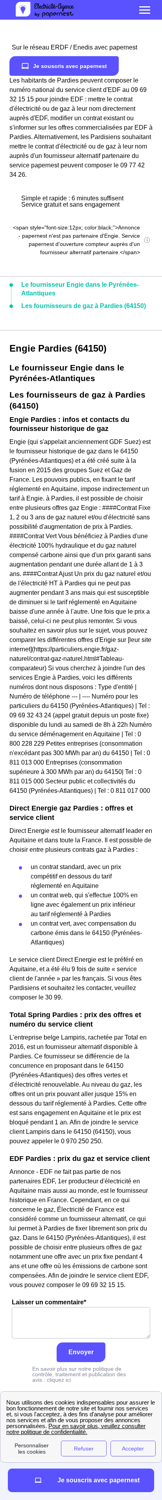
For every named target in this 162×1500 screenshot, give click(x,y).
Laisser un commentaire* (49, 1302)
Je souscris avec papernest (70, 66)
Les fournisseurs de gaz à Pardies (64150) (83, 306)
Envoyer (81, 1352)
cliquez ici (59, 1380)
